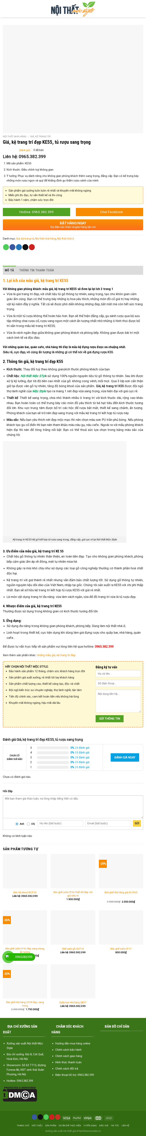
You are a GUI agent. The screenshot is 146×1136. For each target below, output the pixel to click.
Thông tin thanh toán (36, 270)
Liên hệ (125, 1125)
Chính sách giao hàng (68, 1056)
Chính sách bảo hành (68, 1049)
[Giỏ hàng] (140, 9)
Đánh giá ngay (124, 757)
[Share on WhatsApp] (6, 247)
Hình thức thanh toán (68, 1062)
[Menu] (6, 8)
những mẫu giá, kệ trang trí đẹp (56, 655)
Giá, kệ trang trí (40, 136)
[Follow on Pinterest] (52, 1117)
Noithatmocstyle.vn (90, 1130)
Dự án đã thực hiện (70, 1125)
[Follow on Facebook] (34, 1117)
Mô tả (9, 270)
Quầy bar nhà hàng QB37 (72, 1002)
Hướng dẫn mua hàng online (72, 1043)
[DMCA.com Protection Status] (20, 1094)
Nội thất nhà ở (65, 238)
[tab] (9, 270)
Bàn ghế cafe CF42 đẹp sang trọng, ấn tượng (25, 950)
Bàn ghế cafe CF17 (121, 948)
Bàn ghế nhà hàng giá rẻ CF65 (121, 892)
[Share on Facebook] (12, 247)
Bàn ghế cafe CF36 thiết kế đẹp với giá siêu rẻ (72, 894)
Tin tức (115, 1125)
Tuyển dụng (90, 1125)
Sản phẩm (50, 1125)
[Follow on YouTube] (57, 1117)
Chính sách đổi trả (66, 1068)
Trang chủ (23, 1125)
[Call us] (46, 1117)
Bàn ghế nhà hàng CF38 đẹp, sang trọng (25, 1004)
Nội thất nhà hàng (14, 136)
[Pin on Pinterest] (32, 247)
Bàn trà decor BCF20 (24, 892)
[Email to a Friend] (25, 247)
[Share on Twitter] (19, 247)
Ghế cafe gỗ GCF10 (73, 948)
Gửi (137, 823)
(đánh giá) (25, 150)
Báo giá (103, 1125)
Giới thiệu (37, 1125)
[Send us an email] (40, 1117)
